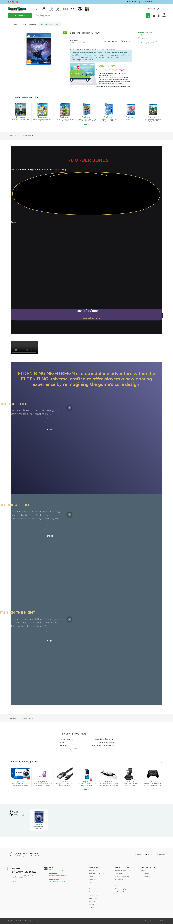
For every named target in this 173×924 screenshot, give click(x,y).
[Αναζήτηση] (148, 15)
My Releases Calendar (121, 892)
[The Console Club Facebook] (9, 2)
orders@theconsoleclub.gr (57, 881)
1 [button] (85, 124)
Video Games (74, 40)
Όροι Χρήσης (119, 873)
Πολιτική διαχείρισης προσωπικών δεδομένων (122, 880)
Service (91, 907)
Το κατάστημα (146, 873)
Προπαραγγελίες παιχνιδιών (95, 884)
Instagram (162, 854)
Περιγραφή (12, 136)
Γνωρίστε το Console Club (95, 890)
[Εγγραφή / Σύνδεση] (158, 16)
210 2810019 (133, 2)
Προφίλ (91, 877)
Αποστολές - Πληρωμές (96, 873)
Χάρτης (162, 2)
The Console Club (22, 921)
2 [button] (88, 124)
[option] (20, 111)
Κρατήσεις (92, 880)
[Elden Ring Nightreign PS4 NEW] (39, 49)
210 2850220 (148, 2)
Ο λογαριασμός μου (121, 889)
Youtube (150, 854)
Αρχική (37, 9)
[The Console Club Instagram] (13, 2)
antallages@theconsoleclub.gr (58, 875)
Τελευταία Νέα (146, 877)
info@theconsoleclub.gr (56, 870)
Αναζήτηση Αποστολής (158, 9)
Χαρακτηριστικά (27, 136)
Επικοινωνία (93, 870)
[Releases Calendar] (153, 16)
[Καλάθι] (163, 14)
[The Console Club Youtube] (16, 2)
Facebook (138, 854)
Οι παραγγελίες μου (122, 886)
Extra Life (92, 901)
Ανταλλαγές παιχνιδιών (93, 896)
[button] (163, 17)
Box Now (92, 904)
